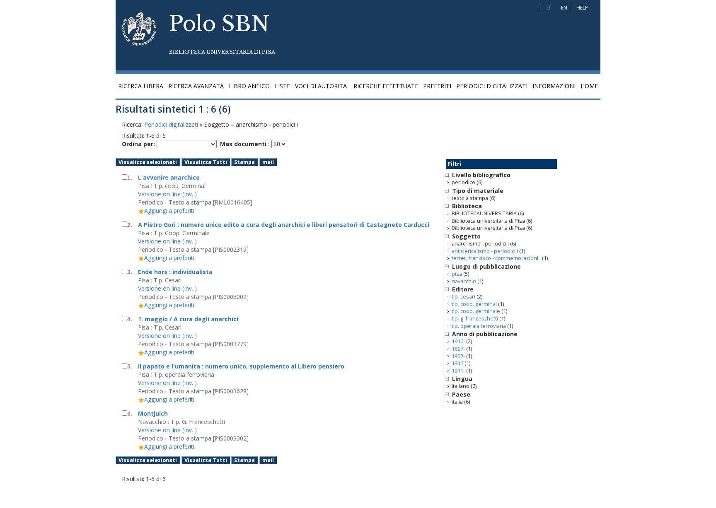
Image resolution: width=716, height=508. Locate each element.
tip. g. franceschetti (475, 318)
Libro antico (249, 86)
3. (129, 272)
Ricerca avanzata (196, 86)
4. (129, 319)
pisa (457, 273)
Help (582, 7)
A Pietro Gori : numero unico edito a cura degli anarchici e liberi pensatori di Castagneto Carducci (283, 225)
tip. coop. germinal (474, 304)
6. (129, 413)
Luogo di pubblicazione (486, 266)
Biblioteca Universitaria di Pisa (222, 52)
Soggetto (466, 236)
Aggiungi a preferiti (169, 210)
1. (129, 177)
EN (564, 7)
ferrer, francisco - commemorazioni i (496, 258)
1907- (458, 356)
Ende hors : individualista (175, 272)
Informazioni (554, 86)
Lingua (462, 379)
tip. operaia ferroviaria (479, 326)
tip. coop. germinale (476, 311)
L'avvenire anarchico (169, 177)
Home (589, 86)
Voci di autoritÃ (321, 86)
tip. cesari (463, 296)
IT (549, 7)
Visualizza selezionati (148, 162)
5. (129, 366)
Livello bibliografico (481, 175)
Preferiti (437, 86)
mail (268, 162)
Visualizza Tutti (205, 162)
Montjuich (153, 413)
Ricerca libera (140, 86)
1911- (458, 370)
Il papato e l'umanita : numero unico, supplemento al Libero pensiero (241, 366)
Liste (282, 86)
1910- (458, 341)
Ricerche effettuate (385, 86)
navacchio (464, 281)
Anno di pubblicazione (485, 334)
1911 (457, 363)
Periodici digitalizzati (491, 86)
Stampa (244, 162)
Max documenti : (245, 144)
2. (129, 224)
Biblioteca (467, 206)
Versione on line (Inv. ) (167, 194)
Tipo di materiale (477, 191)
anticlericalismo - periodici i (485, 251)
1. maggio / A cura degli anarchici (188, 319)
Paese (461, 394)
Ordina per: (138, 144)
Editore (463, 289)
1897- (458, 348)
